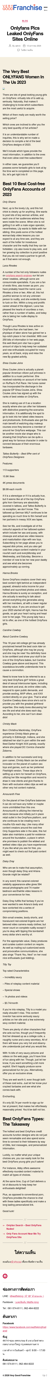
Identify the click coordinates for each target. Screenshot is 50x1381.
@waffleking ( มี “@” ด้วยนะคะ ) (27, 1296)
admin (18, 45)
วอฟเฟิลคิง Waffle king (27, 1302)
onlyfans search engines (19, 275)
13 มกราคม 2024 (34, 45)
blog (25, 21)
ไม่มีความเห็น (27, 50)
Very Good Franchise (20, 1375)
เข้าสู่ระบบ (16, 1261)
